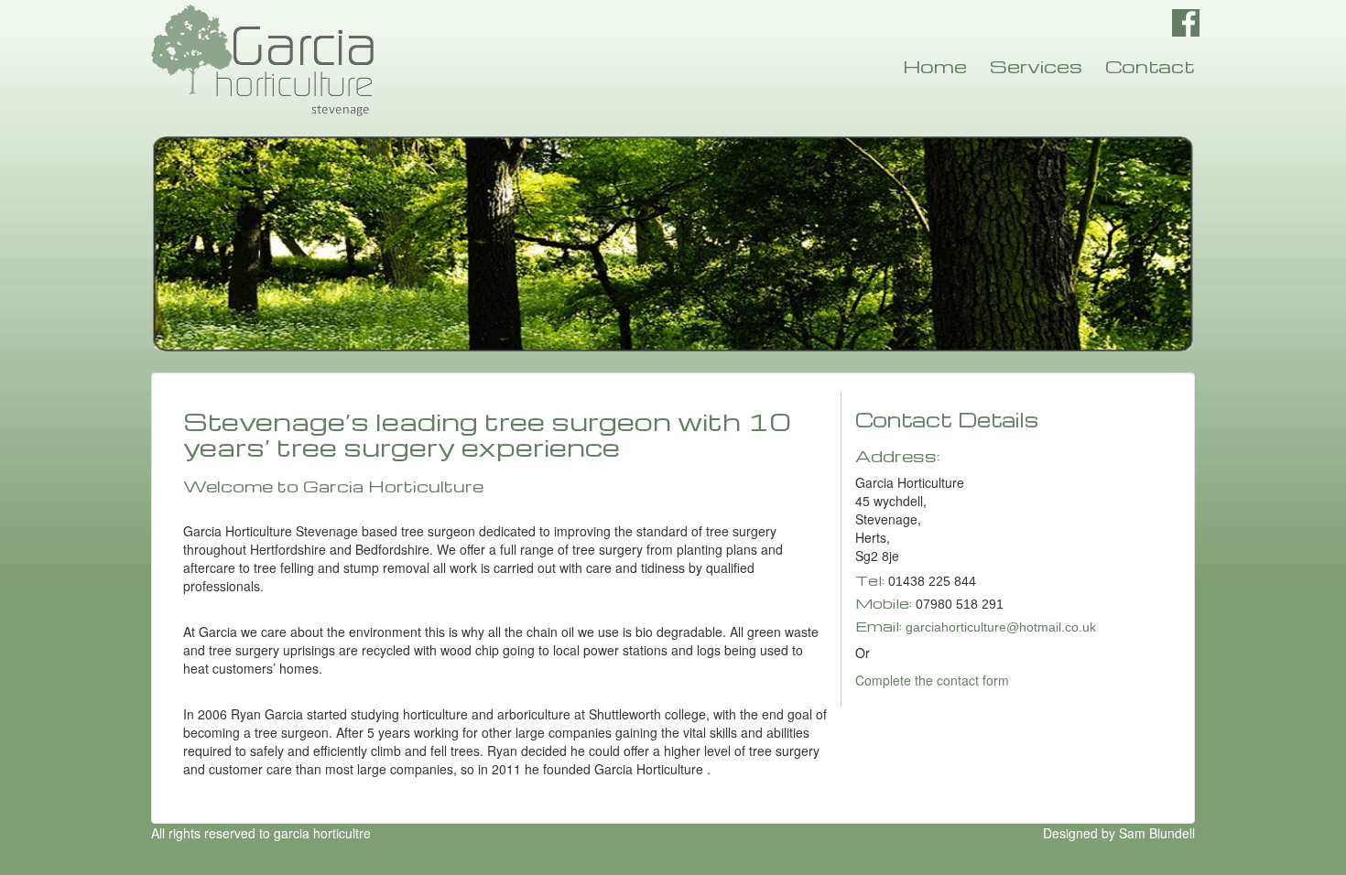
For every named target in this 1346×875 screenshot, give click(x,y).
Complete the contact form (932, 680)
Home (935, 66)
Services (1036, 66)
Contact (1150, 66)
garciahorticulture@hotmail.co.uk (1001, 627)
